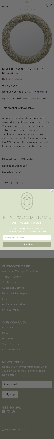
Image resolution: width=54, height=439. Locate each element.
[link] (27, 205)
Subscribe (27, 244)
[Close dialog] (52, 191)
